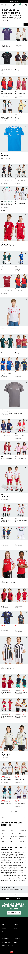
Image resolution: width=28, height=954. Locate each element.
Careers (4, 928)
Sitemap (16, 924)
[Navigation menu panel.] (2, 5)
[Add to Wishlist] (12, 29)
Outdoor (3, 839)
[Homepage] (14, 5)
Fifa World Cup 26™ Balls (22, 842)
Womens (21, 839)
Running (12, 828)
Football (3, 830)
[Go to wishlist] (5, 5)
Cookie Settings (5, 938)
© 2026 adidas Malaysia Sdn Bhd (8, 946)
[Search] (22, 5)
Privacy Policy (17, 938)
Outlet (2, 841)
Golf (2, 833)
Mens (2, 836)
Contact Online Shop (18, 921)
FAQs (3, 924)
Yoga (11, 841)
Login (7, 898)
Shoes (11, 830)
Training (12, 839)
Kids (20, 833)
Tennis (11, 833)
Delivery (15, 928)
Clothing (3, 828)
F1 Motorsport (22, 830)
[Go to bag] (25, 5)
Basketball (21, 828)
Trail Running (13, 836)
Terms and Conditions (6, 942)
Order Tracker (5, 931)
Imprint (15, 942)
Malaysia (16, 952)
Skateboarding (22, 836)
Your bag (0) (19, 898)
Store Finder (5, 921)
